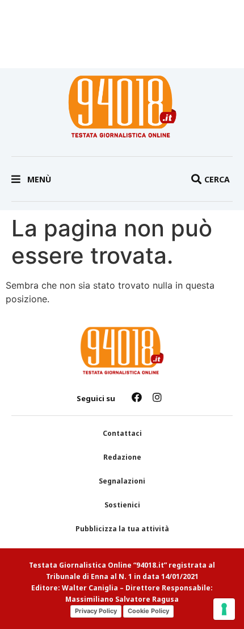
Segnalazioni (122, 481)
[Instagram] (157, 397)
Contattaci (122, 433)
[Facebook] (137, 397)
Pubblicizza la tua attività (122, 529)
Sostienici (122, 505)
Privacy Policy (96, 611)
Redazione (122, 457)
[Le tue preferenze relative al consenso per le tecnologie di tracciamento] (224, 609)
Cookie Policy (148, 611)
